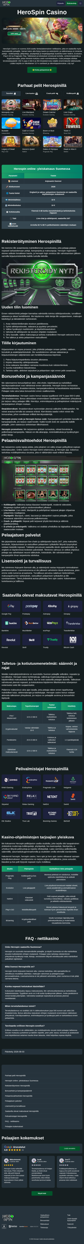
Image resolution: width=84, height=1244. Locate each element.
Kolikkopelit (71, 93)
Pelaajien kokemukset (14, 1126)
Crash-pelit (50, 93)
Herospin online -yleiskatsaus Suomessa (21, 1081)
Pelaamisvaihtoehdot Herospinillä (18, 1096)
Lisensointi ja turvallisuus (15, 1106)
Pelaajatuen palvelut (13, 1101)
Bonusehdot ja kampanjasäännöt (18, 1091)
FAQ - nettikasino (12, 1121)
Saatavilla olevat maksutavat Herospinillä (22, 1111)
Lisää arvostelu (69, 1148)
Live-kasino (30, 93)
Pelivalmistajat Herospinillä (16, 1116)
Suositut (9, 93)
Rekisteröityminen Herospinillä (17, 1086)
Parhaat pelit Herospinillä (15, 1076)
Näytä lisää (42, 1193)
